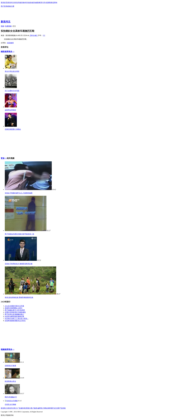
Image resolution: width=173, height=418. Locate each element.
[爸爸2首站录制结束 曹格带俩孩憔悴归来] (30, 294)
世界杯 (54, 2)
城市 (33, 2)
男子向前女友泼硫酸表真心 (14, 314)
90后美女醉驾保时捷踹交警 (14, 316)
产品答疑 (62, 408)
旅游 (29, 2)
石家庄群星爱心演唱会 (13, 129)
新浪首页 (4, 2)
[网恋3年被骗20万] (12, 393)
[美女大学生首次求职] (11, 68)
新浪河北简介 (12, 408)
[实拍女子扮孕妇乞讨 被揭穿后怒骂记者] (21, 260)
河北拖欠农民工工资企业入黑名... (16, 318)
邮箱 (9, 6)
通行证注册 (55, 408)
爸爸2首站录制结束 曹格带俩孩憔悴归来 (19, 297)
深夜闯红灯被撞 (10, 365)
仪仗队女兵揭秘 (10, 404)
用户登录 (4, 6)
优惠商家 (49, 2)
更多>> (11, 52)
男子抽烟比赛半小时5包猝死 (15, 310)
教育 (40, 2)
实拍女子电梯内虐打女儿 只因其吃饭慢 (18, 193)
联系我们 (27, 408)
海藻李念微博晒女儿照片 (13, 308)
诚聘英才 (41, 408)
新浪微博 (10, 43)
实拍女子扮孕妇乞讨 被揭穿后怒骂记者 (18, 264)
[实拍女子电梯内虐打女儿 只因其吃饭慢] (28, 189)
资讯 (15, 2)
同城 (19, 2)
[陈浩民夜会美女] (12, 378)
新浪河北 (11, 2)
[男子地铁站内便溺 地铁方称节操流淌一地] (25, 230)
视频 (2, 26)
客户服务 (34, 408)
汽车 (43, 2)
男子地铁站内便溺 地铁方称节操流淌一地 (19, 234)
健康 (36, 2)
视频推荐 (4, 349)
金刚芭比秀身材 (10, 110)
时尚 (26, 2)
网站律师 (47, 408)
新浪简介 (4, 408)
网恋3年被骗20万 (11, 397)
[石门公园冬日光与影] (11, 87)
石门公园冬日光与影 (12, 91)
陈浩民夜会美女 (10, 381)
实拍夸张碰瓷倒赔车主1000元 (15, 320)
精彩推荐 (4, 52)
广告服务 (20, 408)
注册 (12, 6)
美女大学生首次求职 (12, 71)
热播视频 (8, 26)
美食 (22, 2)
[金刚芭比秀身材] (11, 107)
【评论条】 (33, 35)
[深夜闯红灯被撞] (12, 362)
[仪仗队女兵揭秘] (11, 401)
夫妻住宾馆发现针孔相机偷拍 (15, 312)
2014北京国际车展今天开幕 (14, 306)
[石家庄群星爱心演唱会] (11, 126)
